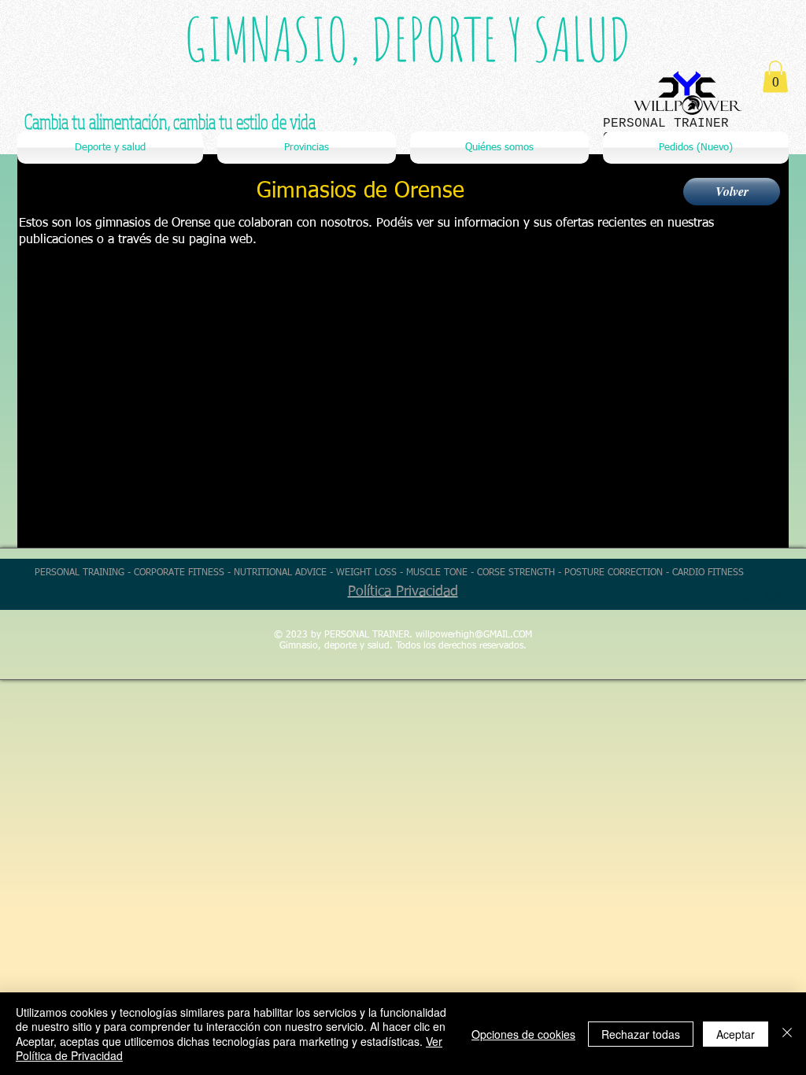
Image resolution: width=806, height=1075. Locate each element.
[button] (775, 77)
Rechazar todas (640, 1034)
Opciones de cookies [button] (523, 1034)
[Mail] (772, 593)
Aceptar (735, 1034)
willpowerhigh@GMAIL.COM (474, 635)
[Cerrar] (787, 1033)
